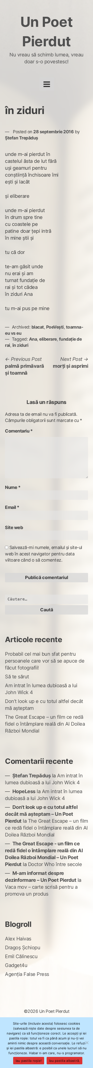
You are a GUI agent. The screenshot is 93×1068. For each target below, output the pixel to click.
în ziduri (20, 345)
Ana (33, 339)
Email (12, 507)
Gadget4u (16, 965)
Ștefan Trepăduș (21, 137)
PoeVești (55, 327)
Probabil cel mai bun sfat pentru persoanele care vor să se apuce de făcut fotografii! (44, 661)
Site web (14, 527)
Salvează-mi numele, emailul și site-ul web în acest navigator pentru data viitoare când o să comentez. (43, 553)
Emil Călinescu (21, 956)
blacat (37, 327)
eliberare (48, 339)
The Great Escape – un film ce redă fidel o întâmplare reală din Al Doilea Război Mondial (45, 724)
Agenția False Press (27, 974)
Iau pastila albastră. (64, 1061)
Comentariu (18, 431)
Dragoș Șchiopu (22, 948)
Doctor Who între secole (55, 864)
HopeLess (23, 791)
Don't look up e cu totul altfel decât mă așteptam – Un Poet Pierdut (41, 814)
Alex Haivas (18, 939)
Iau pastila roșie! (29, 1061)
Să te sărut (17, 677)
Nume (12, 487)
